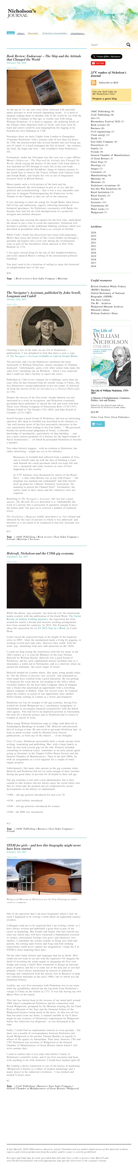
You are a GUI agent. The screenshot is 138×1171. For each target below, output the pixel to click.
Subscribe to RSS (108, 82)
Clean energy (98, 134)
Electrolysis (97, 145)
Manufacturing (99, 175)
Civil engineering (100, 131)
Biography (33, 33)
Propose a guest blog (105, 98)
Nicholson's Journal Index (55, 33)
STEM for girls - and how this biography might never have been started (44, 847)
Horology (96, 165)
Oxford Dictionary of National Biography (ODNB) (108, 294)
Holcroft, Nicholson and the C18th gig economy (40, 553)
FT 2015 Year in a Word (51, 628)
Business (42, 828)
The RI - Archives (101, 303)
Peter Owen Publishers (117, 417)
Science (95, 198)
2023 (93, 242)
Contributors (77, 33)
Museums (96, 182)
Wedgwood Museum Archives (107, 306)
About (21, 33)
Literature (96, 171)
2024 (93, 239)
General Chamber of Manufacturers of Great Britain (36, 1088)
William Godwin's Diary (104, 313)
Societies (35, 539)
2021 (93, 249)
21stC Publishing (25, 1086)
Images (95, 168)
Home (10, 33)
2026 (93, 232)
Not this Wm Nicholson (104, 188)
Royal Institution (100, 192)
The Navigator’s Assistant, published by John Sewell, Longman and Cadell (44, 294)
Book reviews (23, 278)
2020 (93, 252)
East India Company (44, 278)
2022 (93, 246)
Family (95, 148)
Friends (11, 539)
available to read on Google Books (44, 356)
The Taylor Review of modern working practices (44, 617)
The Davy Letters (100, 299)
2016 (93, 266)
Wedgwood (73, 1088)
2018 (93, 259)
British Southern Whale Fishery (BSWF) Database (108, 288)
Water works (98, 209)
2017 (93, 262)
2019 (93, 256)
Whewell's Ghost (100, 309)
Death (94, 138)
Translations (97, 205)
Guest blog (97, 161)
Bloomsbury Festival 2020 (105, 121)
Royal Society (98, 195)
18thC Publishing (25, 536)
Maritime (63, 278)
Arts (93, 118)
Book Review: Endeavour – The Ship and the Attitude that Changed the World (44, 58)
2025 (93, 235)
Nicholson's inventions (103, 185)
